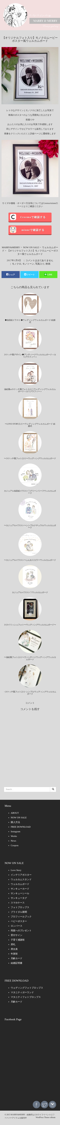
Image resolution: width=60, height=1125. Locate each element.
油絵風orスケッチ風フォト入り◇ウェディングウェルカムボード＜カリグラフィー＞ (30, 390)
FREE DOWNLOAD (21, 827)
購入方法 (15, 822)
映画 (48, 264)
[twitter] (44, 1104)
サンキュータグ (19, 898)
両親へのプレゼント (21, 930)
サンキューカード (20, 888)
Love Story (16, 870)
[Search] (53, 789)
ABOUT (15, 813)
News (13, 841)
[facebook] (36, 1104)
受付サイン (16, 935)
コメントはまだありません (39, 260)
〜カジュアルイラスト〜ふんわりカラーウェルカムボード (30, 560)
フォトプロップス (20, 907)
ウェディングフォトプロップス (27, 988)
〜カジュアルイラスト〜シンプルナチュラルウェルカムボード (30, 526)
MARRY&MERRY (11, 247)
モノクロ (16, 264)
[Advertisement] (30, 1065)
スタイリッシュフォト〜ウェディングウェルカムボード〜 (30, 625)
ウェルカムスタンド (21, 879)
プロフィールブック (21, 916)
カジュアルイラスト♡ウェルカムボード (30, 592)
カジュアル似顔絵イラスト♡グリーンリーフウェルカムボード (30, 492)
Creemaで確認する (33, 217)
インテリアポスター (21, 875)
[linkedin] (52, 1104)
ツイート (31, 274)
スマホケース (18, 902)
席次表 (14, 949)
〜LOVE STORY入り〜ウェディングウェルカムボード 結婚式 (30, 425)
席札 (13, 944)
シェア (12, 274)
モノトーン (28, 264)
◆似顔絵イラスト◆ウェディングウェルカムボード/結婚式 (30, 321)
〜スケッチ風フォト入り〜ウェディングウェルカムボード (30, 458)
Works (14, 836)
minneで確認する (33, 230)
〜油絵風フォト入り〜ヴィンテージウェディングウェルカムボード (30, 658)
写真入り (39, 264)
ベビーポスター (19, 921)
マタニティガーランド (22, 992)
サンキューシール (20, 893)
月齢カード (16, 958)
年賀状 (14, 953)
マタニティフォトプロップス (26, 997)
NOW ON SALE (31, 247)
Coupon (14, 845)
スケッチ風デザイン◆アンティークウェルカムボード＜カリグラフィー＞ (30, 355)
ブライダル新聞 (19, 912)
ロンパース (16, 926)
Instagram (15, 831)
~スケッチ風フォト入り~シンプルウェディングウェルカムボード (30, 693)
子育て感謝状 (18, 940)
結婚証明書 (16, 963)
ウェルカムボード (20, 884)
